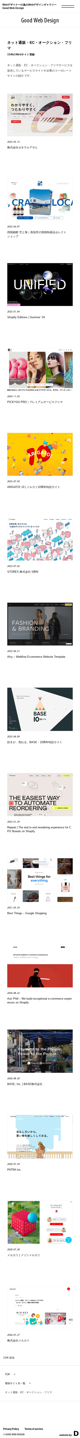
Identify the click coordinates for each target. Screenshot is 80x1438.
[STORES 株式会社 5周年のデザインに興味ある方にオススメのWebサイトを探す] (40, 559)
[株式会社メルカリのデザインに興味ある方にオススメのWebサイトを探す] (40, 1328)
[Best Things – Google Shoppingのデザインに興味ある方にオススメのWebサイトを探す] (40, 900)
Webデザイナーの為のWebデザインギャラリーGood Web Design (29, 6)
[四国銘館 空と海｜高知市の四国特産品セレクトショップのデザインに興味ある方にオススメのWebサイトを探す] (40, 219)
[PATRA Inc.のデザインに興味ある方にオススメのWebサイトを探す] (40, 1157)
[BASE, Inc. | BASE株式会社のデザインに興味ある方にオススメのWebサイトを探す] (40, 1071)
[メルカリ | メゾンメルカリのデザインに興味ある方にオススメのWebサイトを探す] (40, 1242)
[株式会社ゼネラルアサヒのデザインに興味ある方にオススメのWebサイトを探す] (40, 134)
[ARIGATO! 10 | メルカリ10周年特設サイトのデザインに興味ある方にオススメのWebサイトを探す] (40, 474)
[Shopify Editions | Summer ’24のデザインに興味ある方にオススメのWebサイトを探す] (40, 304)
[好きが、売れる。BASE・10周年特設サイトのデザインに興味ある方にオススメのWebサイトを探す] (40, 729)
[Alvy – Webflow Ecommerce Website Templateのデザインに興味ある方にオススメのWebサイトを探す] (40, 644)
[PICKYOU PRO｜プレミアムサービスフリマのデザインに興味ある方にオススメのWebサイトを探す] (40, 389)
